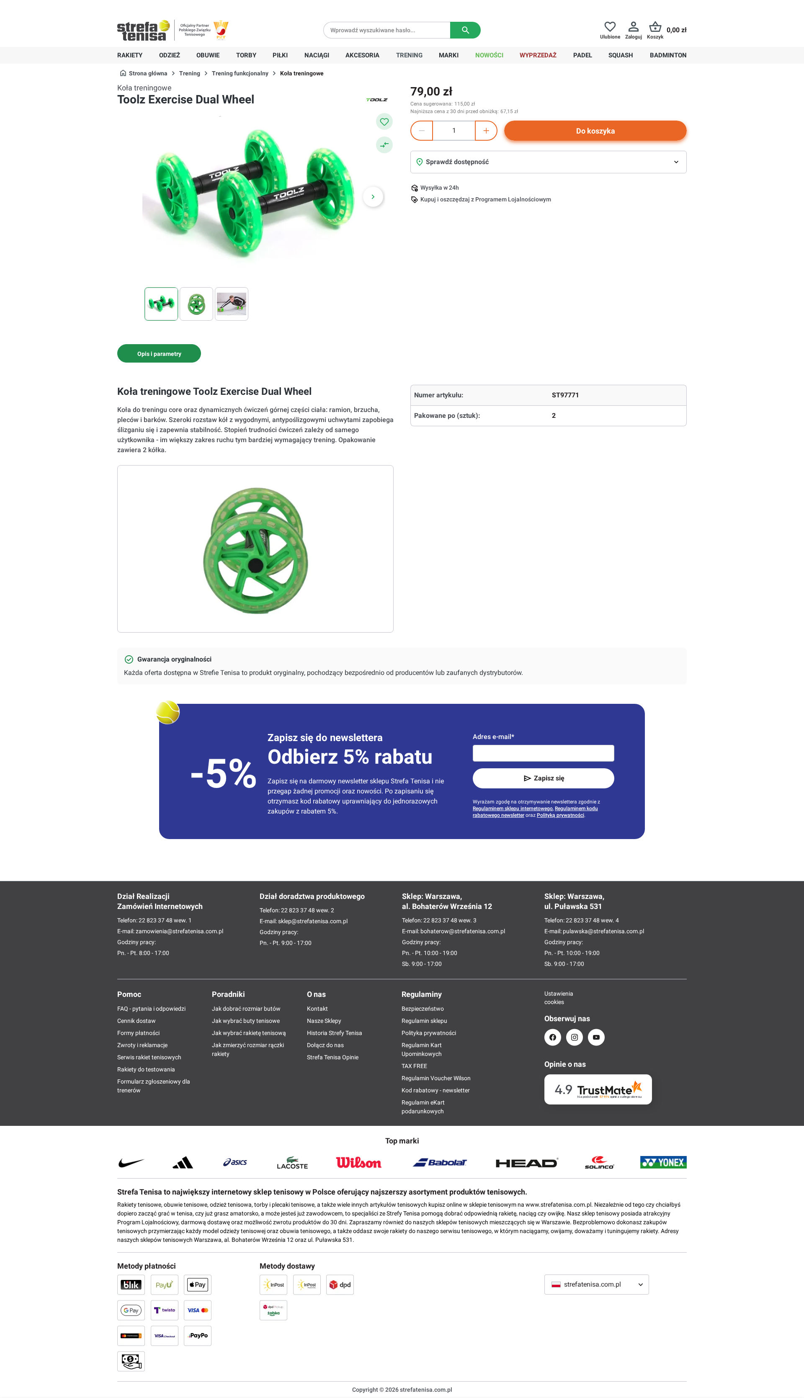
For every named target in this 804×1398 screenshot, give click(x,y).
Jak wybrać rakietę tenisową (249, 1033)
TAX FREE (414, 1066)
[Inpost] (273, 1284)
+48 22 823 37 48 (178, 6)
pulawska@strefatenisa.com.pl (603, 931)
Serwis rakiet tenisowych (149, 1057)
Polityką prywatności (560, 815)
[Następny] (373, 197)
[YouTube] (596, 1037)
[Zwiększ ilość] (486, 131)
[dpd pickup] (273, 1310)
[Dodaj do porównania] (384, 144)
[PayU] (164, 1284)
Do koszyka (595, 130)
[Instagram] (574, 1037)
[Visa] (197, 1310)
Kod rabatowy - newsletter (436, 1090)
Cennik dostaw (136, 1020)
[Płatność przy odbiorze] (131, 1361)
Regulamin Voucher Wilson (436, 1078)
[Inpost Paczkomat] (307, 1284)
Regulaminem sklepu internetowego (513, 808)
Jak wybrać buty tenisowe (246, 1020)
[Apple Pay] (197, 1284)
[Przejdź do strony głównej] (143, 30)
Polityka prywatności (429, 1033)
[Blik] (131, 1284)
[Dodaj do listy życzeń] (384, 121)
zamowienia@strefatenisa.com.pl (179, 931)
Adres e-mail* (493, 737)
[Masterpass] (131, 1336)
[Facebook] (552, 1037)
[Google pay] (131, 1310)
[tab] (159, 353)
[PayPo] (197, 1336)
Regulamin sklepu (424, 1020)
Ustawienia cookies (552, 997)
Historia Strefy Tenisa (334, 1033)
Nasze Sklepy (324, 1020)
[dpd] (340, 1284)
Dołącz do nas (325, 1045)
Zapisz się (549, 778)
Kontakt (317, 1008)
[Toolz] (377, 99)
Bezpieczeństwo (423, 1008)
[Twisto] (164, 1310)
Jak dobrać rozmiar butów (246, 1008)
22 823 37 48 (156, 920)
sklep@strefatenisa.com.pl (313, 921)
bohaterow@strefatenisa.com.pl (462, 931)
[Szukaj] (465, 30)
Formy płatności (138, 1033)
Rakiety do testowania (146, 1069)
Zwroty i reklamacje (142, 1045)
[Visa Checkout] (164, 1336)
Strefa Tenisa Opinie (332, 1057)
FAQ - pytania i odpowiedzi (151, 1008)
